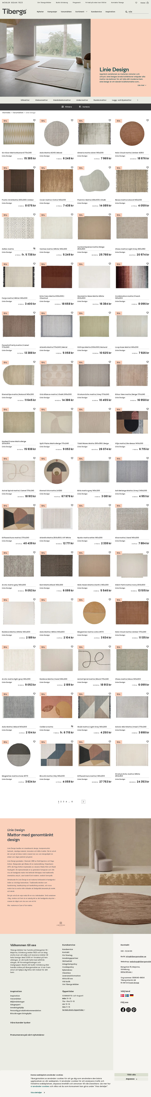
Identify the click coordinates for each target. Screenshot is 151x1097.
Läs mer (141, 85)
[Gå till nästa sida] (83, 801)
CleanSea (66, 973)
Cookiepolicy (68, 967)
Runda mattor (100, 100)
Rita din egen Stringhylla (20, 1013)
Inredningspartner (70, 958)
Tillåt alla (131, 1074)
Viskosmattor (41, 100)
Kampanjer (52, 12)
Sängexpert (15, 1004)
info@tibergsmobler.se (136, 956)
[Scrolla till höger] (137, 100)
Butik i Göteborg (62, 3)
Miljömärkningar (17, 1002)
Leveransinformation (71, 976)
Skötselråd (67, 961)
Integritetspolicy (69, 964)
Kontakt (65, 952)
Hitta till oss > (126, 972)
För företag (67, 955)
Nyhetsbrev (67, 970)
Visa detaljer (36, 1092)
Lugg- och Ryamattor (122, 100)
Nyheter (40, 12)
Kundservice (96, 12)
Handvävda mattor (62, 100)
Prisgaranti (77, 3)
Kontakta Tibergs (117, 3)
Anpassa (130, 1079)
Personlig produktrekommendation (25, 1010)
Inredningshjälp (17, 1007)
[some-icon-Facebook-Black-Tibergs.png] (123, 1009)
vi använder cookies (40, 1086)
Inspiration (110, 12)
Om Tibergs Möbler (44, 3)
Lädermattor (82, 100)
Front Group (133, 983)
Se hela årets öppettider (73, 1010)
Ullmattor (25, 100)
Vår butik (66, 981)
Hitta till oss (67, 978)
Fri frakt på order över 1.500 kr (96, 3)
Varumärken (66, 12)
